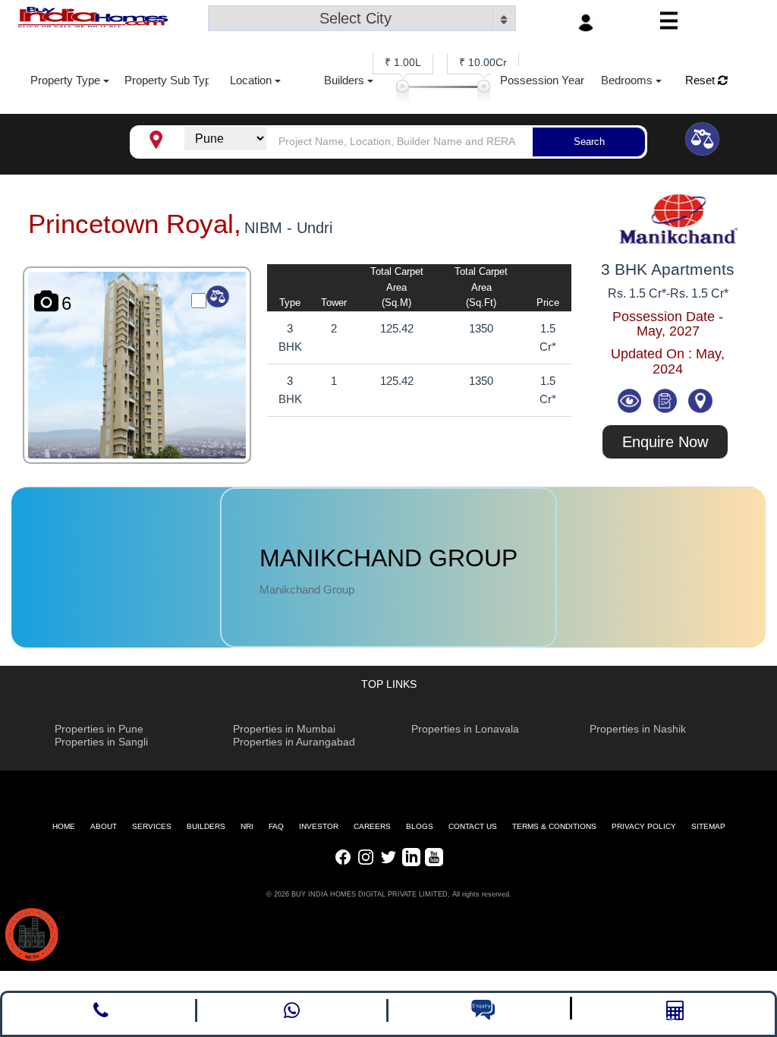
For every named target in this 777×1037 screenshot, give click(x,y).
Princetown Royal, (134, 223)
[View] (631, 399)
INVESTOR (318, 826)
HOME (63, 826)
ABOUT (103, 826)
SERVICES (151, 826)
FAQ (276, 826)
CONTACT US (472, 826)
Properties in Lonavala (465, 729)
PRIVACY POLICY (644, 826)
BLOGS (419, 826)
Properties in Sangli (101, 742)
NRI (247, 826)
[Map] (700, 399)
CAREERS (372, 826)
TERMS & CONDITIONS (554, 826)
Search (589, 141)
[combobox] (362, 19)
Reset (701, 80)
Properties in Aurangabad (294, 742)
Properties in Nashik (638, 729)
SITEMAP (708, 826)
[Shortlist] (666, 399)
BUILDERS (206, 826)
